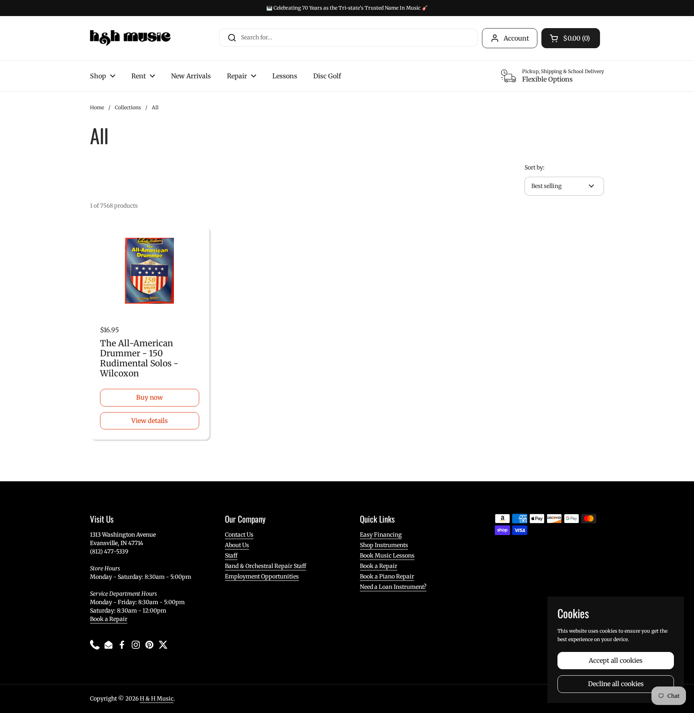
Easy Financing (381, 534)
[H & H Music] (130, 38)
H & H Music (157, 698)
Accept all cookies (616, 660)
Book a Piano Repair (387, 576)
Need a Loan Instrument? (393, 586)
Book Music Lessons (387, 555)
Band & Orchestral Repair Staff (265, 566)
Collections (128, 107)
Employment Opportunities (262, 576)
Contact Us (239, 534)
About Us (237, 545)
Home (97, 107)
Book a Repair (108, 619)
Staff (231, 555)
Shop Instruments (384, 545)
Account (516, 38)
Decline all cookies (616, 684)
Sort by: (535, 167)
